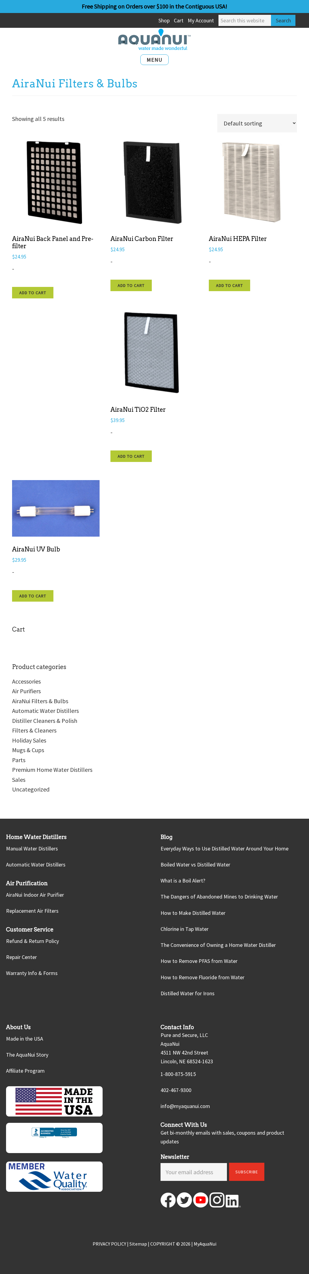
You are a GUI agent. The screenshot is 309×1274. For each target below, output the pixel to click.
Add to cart (32, 292)
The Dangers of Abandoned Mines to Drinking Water (219, 896)
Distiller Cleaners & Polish (44, 720)
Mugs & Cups (28, 750)
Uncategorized (30, 789)
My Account (201, 20)
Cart (178, 20)
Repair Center (21, 957)
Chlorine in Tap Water (185, 928)
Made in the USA (24, 1038)
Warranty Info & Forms (32, 973)
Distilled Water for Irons (188, 993)
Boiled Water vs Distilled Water (195, 864)
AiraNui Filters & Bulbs (40, 701)
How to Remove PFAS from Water (199, 960)
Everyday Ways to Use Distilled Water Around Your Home (224, 848)
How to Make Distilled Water (193, 912)
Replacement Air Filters (32, 910)
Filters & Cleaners (34, 730)
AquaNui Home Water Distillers (154, 39)
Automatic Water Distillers (45, 710)
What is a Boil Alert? (183, 880)
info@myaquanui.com (185, 1106)
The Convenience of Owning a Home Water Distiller (218, 944)
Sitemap (138, 1244)
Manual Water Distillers (32, 848)
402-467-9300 (176, 1090)
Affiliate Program (25, 1070)
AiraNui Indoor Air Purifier (35, 894)
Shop (164, 20)
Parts (18, 760)
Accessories (26, 681)
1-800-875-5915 (178, 1074)
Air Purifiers (26, 691)
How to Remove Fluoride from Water (202, 976)
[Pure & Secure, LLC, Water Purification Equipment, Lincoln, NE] (54, 1138)
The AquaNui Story (27, 1054)
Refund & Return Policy (32, 941)
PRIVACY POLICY (109, 1244)
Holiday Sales (29, 740)
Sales (18, 779)
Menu (154, 59)
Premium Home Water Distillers (52, 769)
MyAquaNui (205, 1244)
